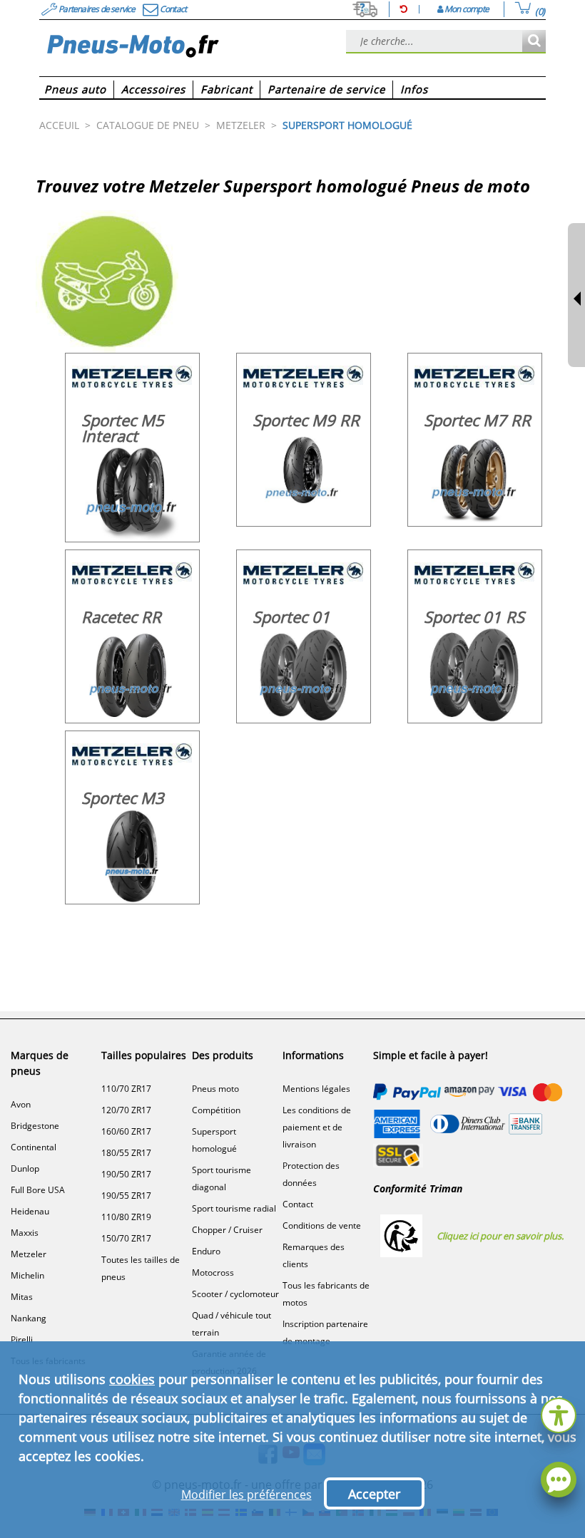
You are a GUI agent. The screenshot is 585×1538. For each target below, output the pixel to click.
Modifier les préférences (246, 1494)
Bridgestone (35, 1126)
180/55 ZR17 (126, 1153)
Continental (33, 1147)
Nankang (28, 1318)
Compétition (216, 1110)
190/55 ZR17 (126, 1195)
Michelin (27, 1275)
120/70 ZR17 (126, 1110)
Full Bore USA (38, 1190)
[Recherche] (534, 41)
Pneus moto (215, 1089)
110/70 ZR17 (126, 1089)
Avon (21, 1104)
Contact (298, 1204)
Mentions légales (316, 1089)
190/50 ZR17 (126, 1174)
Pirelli (22, 1339)
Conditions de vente (322, 1225)
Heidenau (30, 1211)
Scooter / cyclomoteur (235, 1294)
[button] (558, 1413)
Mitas (22, 1297)
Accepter (374, 1493)
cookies (132, 1379)
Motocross (213, 1272)
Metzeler (28, 1254)
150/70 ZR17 (126, 1238)
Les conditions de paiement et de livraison (317, 1127)
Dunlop (25, 1168)
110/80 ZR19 (126, 1217)
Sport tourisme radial (234, 1208)
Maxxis (25, 1233)
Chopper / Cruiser (227, 1230)
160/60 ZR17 (126, 1131)
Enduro (206, 1251)
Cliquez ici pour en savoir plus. (500, 1235)
